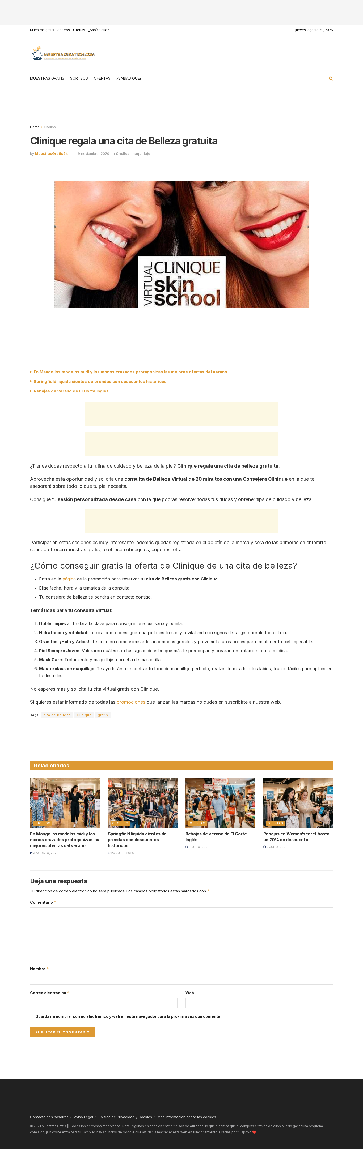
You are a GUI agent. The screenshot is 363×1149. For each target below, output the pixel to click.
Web (189, 992)
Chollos (50, 127)
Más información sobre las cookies (187, 1117)
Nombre (39, 968)
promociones (131, 702)
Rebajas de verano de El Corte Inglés (71, 391)
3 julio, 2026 (199, 847)
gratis (103, 715)
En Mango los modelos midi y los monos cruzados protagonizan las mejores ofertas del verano (130, 371)
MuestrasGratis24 (51, 153)
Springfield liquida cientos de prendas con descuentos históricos (100, 381)
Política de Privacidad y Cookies (125, 1117)
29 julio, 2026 (122, 853)
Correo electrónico (50, 992)
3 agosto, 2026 (45, 853)
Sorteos (63, 30)
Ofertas (79, 30)
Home (35, 127)
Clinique (84, 715)
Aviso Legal (83, 1117)
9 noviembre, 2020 (93, 153)
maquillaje (141, 153)
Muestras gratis (42, 30)
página (69, 579)
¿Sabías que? (98, 30)
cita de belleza (57, 715)
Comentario (43, 902)
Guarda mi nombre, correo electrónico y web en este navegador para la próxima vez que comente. (128, 1016)
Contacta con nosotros (49, 1117)
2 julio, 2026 (277, 847)
